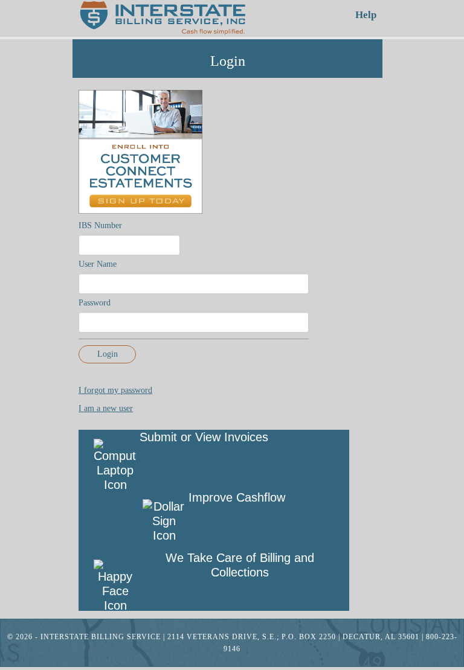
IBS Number (100, 225)
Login (107, 354)
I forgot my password (115, 390)
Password (95, 302)
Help (365, 15)
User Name (98, 264)
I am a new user (106, 408)
